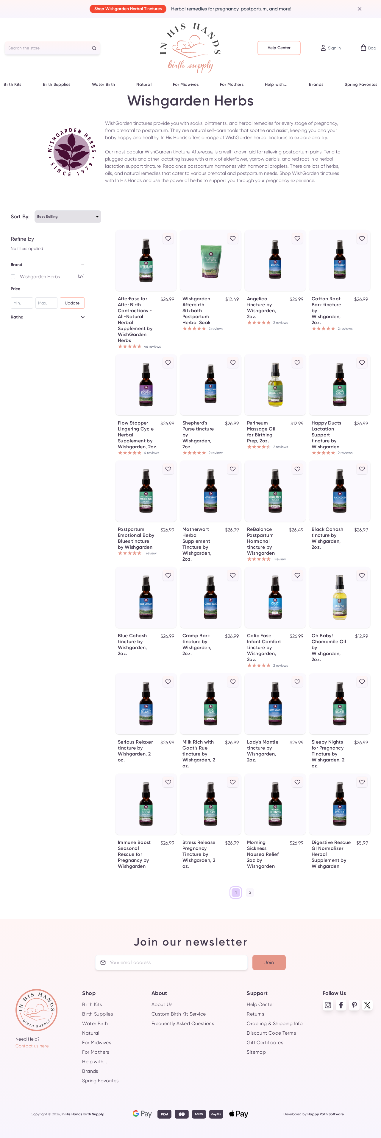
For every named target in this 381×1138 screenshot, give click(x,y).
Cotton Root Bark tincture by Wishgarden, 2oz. (326, 310)
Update (72, 303)
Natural (143, 84)
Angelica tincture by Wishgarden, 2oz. (261, 307)
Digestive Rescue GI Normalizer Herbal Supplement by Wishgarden (331, 854)
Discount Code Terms (271, 1033)
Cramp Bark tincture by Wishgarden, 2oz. (196, 644)
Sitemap (256, 1052)
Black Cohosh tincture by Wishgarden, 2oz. (327, 538)
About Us (162, 1004)
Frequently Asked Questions (183, 1023)
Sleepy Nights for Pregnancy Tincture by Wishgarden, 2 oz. (328, 754)
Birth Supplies (57, 84)
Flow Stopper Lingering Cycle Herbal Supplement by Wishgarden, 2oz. (137, 435)
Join (269, 962)
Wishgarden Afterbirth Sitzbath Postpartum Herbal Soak (196, 310)
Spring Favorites (361, 84)
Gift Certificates (265, 1042)
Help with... (276, 84)
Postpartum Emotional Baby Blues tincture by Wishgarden (136, 538)
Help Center (279, 47)
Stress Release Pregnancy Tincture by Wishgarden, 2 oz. (199, 854)
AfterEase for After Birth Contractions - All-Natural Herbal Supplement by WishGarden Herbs (135, 319)
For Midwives (186, 84)
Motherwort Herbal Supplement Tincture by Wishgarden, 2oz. (196, 544)
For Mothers (231, 84)
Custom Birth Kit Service (179, 1014)
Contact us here (32, 1046)
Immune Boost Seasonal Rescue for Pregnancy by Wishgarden (134, 854)
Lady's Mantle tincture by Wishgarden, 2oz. (262, 751)
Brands (316, 84)
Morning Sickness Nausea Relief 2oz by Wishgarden (263, 854)
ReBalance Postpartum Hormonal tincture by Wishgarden (261, 541)
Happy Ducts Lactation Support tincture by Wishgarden (326, 435)
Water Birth (103, 84)
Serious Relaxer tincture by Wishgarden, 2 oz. (135, 751)
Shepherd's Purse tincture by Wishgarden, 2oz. (198, 435)
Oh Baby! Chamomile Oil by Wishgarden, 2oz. (329, 647)
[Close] (357, 9)
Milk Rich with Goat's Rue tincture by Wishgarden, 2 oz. (198, 754)
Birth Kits (12, 84)
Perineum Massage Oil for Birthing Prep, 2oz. (261, 432)
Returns (255, 1014)
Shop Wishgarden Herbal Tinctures (128, 8)
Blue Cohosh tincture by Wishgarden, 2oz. (132, 644)
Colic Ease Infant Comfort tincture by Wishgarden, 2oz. (264, 647)
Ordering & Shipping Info (275, 1023)
